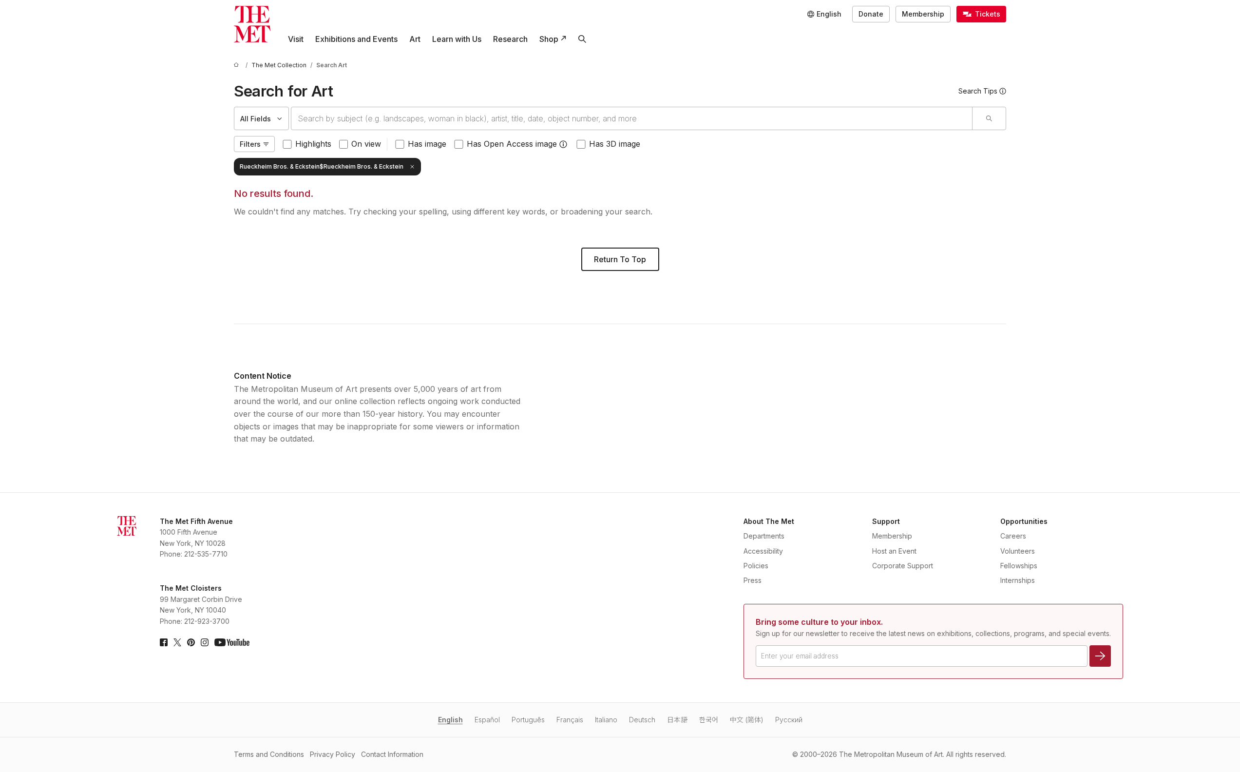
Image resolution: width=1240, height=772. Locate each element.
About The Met (769, 521)
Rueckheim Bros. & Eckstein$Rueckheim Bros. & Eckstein (321, 166)
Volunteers (1017, 551)
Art (414, 39)
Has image (427, 144)
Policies (756, 565)
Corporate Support (902, 565)
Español (487, 719)
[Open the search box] (582, 39)
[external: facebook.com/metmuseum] (164, 642)
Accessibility (763, 551)
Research (510, 39)
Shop (548, 39)
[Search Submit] (989, 118)
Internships (1017, 580)
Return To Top (620, 259)
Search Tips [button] (977, 91)
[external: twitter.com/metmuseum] (177, 642)
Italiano (606, 719)
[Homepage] (252, 24)
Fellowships (1018, 565)
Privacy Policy (332, 754)
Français (569, 719)
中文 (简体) (746, 719)
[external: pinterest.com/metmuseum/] (191, 642)
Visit (296, 39)
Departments (764, 536)
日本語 (677, 719)
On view (366, 144)
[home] (238, 65)
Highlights (313, 144)
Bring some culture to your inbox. (819, 622)
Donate (870, 14)
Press (753, 580)
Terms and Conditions (269, 754)
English (450, 719)
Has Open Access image (512, 144)
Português (528, 719)
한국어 (708, 719)
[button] (563, 144)
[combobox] (631, 118)
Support (886, 521)
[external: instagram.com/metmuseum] (205, 642)
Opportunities (1024, 521)
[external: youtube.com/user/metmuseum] (231, 642)
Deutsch (642, 719)
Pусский (788, 719)
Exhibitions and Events (356, 39)
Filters (250, 144)
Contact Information (392, 754)
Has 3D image (614, 144)
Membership (923, 14)
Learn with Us (456, 39)
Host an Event (894, 551)
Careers (1013, 536)
